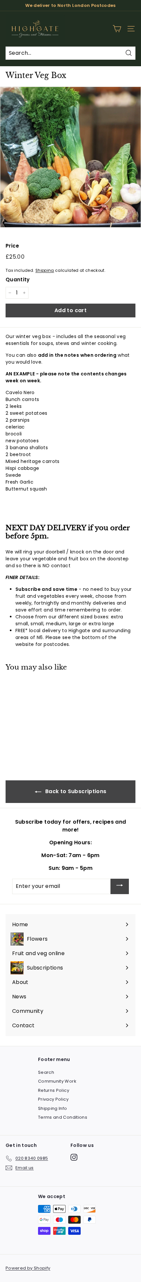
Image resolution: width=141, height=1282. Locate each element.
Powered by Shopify (28, 1268)
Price (12, 245)
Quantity (18, 279)
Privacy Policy (53, 1099)
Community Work (57, 1081)
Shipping (44, 270)
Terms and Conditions (62, 1117)
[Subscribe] (120, 886)
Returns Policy (53, 1090)
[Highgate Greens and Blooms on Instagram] (73, 1157)
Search (46, 1072)
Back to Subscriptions (75, 791)
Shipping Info (52, 1108)
